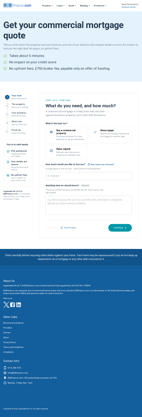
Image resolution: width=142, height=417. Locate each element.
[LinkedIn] (19, 305)
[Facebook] (12, 305)
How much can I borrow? (102, 164)
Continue (118, 227)
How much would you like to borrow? (65, 164)
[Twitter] (6, 305)
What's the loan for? (56, 123)
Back (53, 228)
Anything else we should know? (62, 185)
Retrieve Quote (129, 7)
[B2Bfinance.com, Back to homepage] (17, 6)
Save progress (70, 228)
